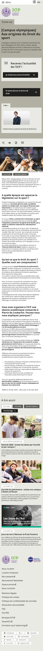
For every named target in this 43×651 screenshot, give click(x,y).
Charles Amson (16, 179)
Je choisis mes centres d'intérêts (18, 75)
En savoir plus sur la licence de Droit (17, 92)
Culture (18, 406)
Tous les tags (8, 411)
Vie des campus (31, 406)
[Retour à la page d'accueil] (10, 12)
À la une (6, 406)
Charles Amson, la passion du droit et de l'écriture (19, 129)
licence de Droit (13, 181)
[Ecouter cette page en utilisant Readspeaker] (9, 142)
